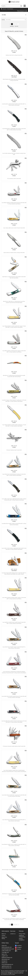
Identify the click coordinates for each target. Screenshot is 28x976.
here (9, 973)
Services (12, 931)
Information (5, 931)
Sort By (3, 19)
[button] (24, 6)
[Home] (1, 9)
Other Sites (5, 943)
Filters (4, 14)
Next (18, 24)
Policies (21, 931)
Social (17, 943)
